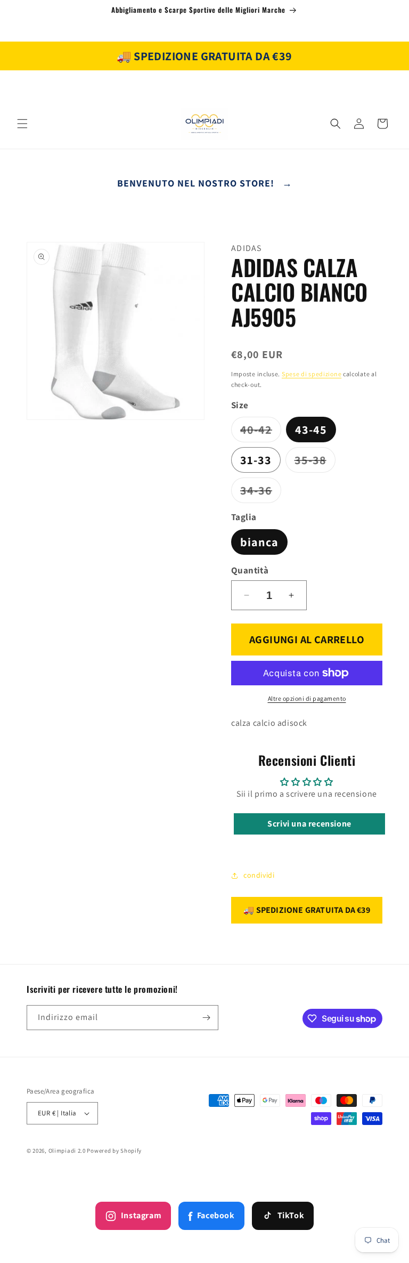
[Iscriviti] (206, 1017)
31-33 (256, 459)
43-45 (311, 429)
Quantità (249, 570)
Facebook (211, 1216)
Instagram (141, 1215)
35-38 (315, 462)
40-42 (260, 432)
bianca (259, 542)
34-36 (260, 492)
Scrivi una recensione (309, 823)
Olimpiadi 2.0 (67, 1150)
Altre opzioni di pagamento (307, 698)
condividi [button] (258, 875)
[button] (22, 123)
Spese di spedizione (311, 374)
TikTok (291, 1215)
